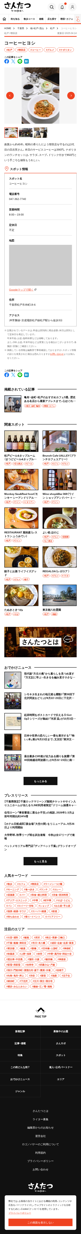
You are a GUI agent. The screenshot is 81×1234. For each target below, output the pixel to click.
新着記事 (20, 1031)
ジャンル (20, 1091)
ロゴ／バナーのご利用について (40, 1144)
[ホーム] (4, 18)
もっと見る (40, 861)
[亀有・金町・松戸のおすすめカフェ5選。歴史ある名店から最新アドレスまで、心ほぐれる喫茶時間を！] (40, 403)
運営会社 (40, 1136)
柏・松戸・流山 (37, 28)
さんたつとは (40, 1111)
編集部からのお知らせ (40, 1127)
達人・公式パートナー (61, 1067)
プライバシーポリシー (40, 1161)
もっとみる (40, 781)
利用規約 (40, 1152)
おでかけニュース (20, 1079)
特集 (20, 1055)
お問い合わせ (57, 354)
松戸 (52, 28)
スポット (61, 1055)
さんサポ (61, 1043)
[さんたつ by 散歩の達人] (17, 7)
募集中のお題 (60, 1031)
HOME (7, 28)
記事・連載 (20, 1043)
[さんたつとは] (40, 642)
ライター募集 (40, 1119)
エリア (60, 1079)
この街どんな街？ (20, 1067)
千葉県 (20, 28)
